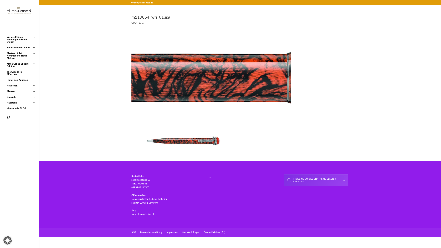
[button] (7, 240)
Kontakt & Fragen (190, 232)
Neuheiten (12, 86)
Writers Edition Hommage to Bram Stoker (17, 39)
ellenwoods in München (14, 73)
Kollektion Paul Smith (18, 47)
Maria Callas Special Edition (18, 65)
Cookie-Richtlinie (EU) (214, 232)
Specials (11, 97)
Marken (11, 91)
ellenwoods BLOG (16, 108)
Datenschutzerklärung (151, 232)
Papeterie (12, 103)
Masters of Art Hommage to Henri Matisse (17, 55)
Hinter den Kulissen (17, 80)
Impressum (172, 232)
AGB (133, 232)
